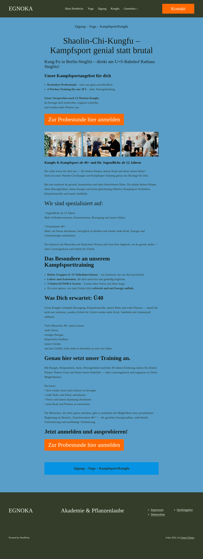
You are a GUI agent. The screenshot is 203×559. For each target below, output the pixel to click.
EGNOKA (21, 8)
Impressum (157, 509)
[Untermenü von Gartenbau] (137, 9)
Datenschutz (158, 514)
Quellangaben (185, 509)
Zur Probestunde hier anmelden (84, 119)
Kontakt (178, 8)
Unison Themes (187, 538)
